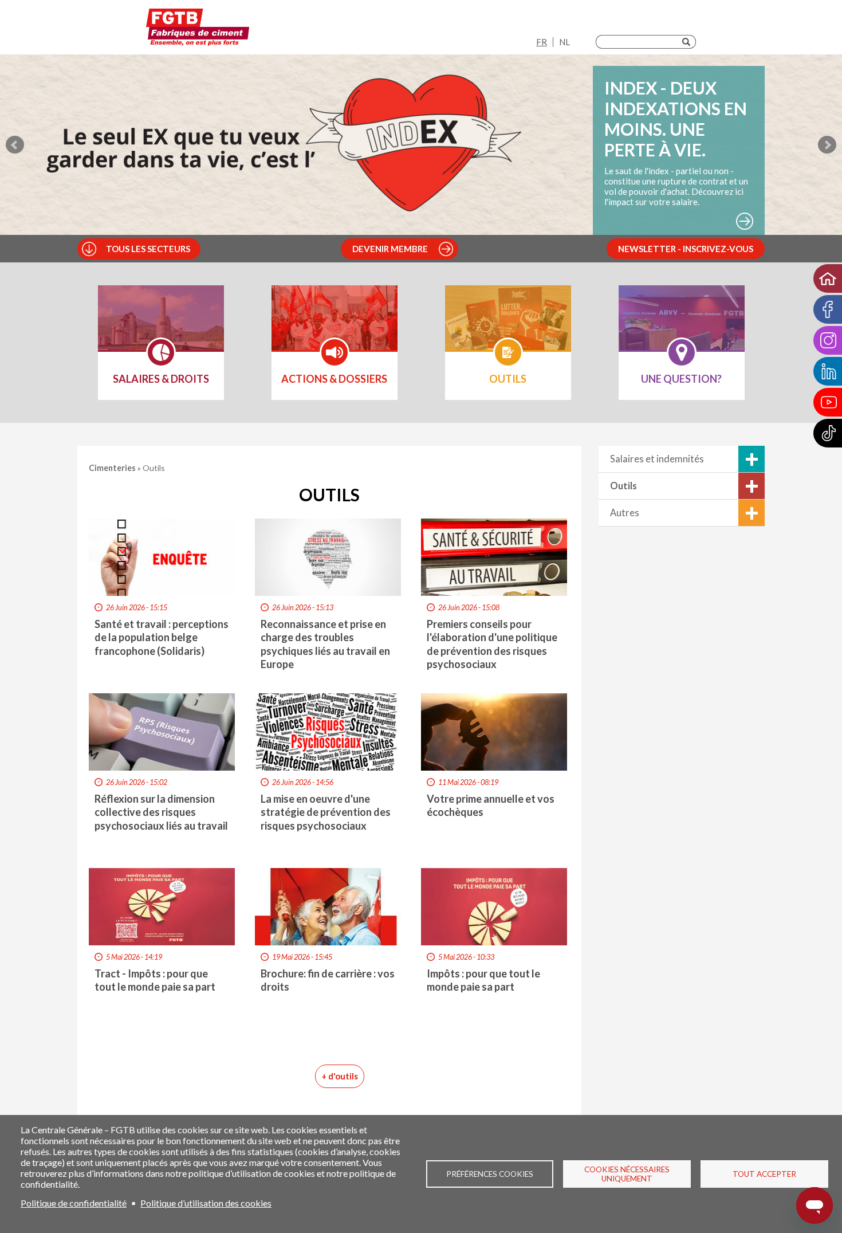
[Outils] (508, 325)
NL (564, 42)
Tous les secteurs (148, 249)
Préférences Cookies (489, 1174)
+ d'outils (339, 1076)
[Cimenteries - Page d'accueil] (197, 30)
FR (541, 42)
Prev (15, 145)
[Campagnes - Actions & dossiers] (335, 325)
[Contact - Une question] (682, 325)
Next (827, 145)
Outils (623, 486)
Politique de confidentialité (74, 1202)
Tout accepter (764, 1174)
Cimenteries (113, 468)
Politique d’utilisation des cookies (206, 1202)
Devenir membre (390, 249)
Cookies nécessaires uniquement (627, 1174)
